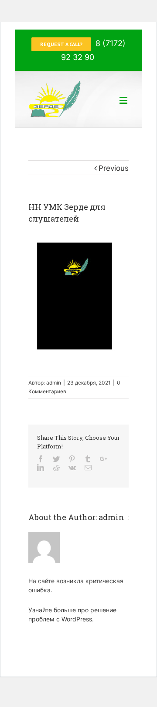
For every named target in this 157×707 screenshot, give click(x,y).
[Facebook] (40, 458)
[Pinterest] (71, 458)
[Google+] (103, 458)
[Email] (88, 467)
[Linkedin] (40, 467)
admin (53, 382)
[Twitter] (56, 458)
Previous (114, 168)
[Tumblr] (87, 458)
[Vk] (72, 467)
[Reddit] (56, 467)
